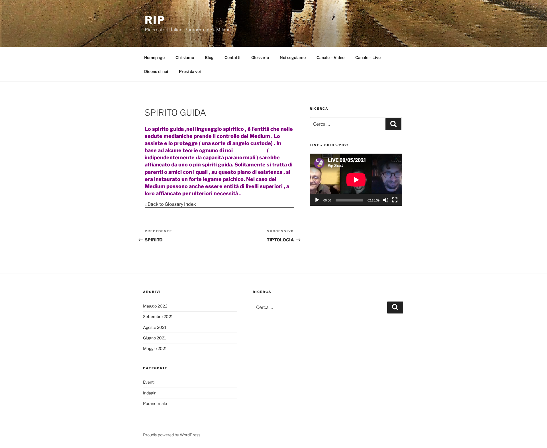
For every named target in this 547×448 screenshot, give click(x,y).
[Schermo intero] (395, 200)
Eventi (148, 382)
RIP (155, 20)
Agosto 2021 (154, 327)
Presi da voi (190, 71)
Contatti (232, 57)
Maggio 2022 (155, 306)
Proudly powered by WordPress (171, 434)
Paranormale (155, 403)
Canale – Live (368, 57)
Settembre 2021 (158, 316)
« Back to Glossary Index (170, 204)
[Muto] (386, 200)
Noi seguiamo (293, 57)
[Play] (317, 200)
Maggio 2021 (155, 348)
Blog (209, 57)
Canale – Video (330, 57)
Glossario (260, 57)
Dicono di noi (156, 71)
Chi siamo (184, 57)
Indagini (150, 392)
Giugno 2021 (154, 337)
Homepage (154, 57)
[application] (356, 180)
